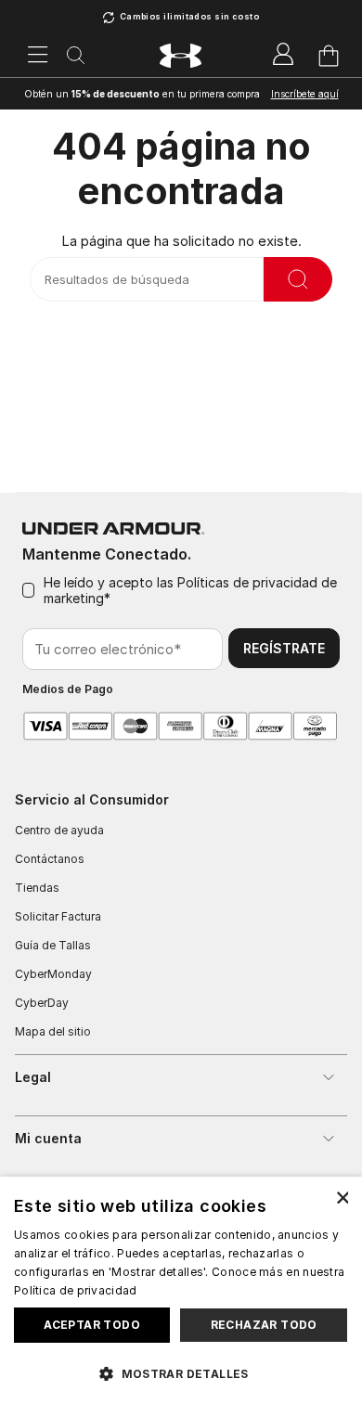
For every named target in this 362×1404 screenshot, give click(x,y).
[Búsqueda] (75, 56)
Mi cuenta (48, 1138)
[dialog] (181, 1290)
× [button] (341, 1197)
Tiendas (37, 888)
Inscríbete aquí (305, 93)
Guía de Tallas (53, 945)
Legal (33, 1077)
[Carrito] (328, 55)
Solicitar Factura (58, 916)
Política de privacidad (75, 1290)
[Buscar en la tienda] (298, 279)
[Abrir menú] (38, 55)
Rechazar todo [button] (264, 1325)
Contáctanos (49, 859)
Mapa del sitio (53, 1031)
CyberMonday (53, 974)
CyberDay (42, 1003)
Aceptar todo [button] (92, 1325)
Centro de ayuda (59, 830)
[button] (181, 1372)
